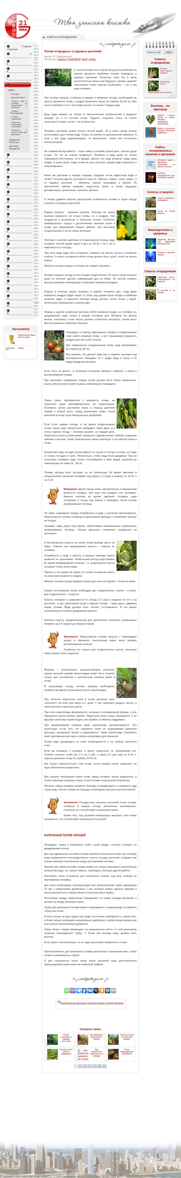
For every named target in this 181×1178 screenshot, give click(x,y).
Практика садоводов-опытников (16, 124)
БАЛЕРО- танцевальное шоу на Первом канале (166, 175)
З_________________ (19, 171)
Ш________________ (19, 290)
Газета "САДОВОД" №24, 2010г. (76, 59)
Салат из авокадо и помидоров (166, 199)
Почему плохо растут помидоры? (66, 1051)
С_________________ (19, 238)
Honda (21, 348)
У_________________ (19, 252)
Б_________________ (19, 62)
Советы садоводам (16, 118)
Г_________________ (19, 77)
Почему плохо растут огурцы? (166, 71)
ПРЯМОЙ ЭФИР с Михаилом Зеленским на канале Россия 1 (166, 163)
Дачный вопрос (18, 98)
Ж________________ (19, 163)
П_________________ (19, 223)
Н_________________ (19, 208)
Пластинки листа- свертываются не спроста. (166, 279)
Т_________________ (19, 245)
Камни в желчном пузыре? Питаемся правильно (166, 130)
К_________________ (19, 186)
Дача (11, 90)
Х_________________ (19, 267)
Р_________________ (19, 230)
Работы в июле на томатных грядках (127, 1037)
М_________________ (19, 200)
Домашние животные (14, 141)
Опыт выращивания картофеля (127, 1051)
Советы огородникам (17, 112)
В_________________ (19, 70)
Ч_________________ (19, 282)
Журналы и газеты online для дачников (19, 132)
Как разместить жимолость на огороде (96, 1052)
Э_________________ (19, 297)
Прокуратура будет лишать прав (27, 336)
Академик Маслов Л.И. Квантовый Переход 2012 (166, 241)
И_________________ (19, 178)
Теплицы (15, 94)
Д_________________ (19, 85)
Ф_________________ (19, 260)
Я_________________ (19, 312)
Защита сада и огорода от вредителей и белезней (19, 104)
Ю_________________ (19, 304)
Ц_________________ (19, 275)
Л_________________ (19, 193)
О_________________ (19, 215)
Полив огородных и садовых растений (66, 1038)
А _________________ (19, 55)
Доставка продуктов (14, 147)
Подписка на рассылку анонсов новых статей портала (91, 1003)
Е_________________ (19, 156)
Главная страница (19, 48)
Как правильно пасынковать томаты (96, 1037)
